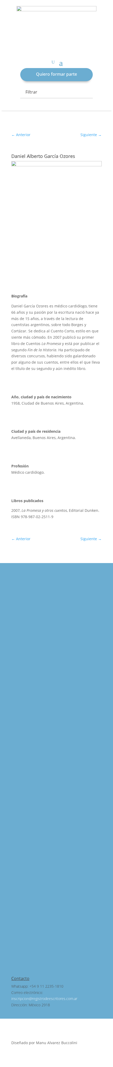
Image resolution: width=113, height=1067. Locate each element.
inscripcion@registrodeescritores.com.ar (44, 998)
